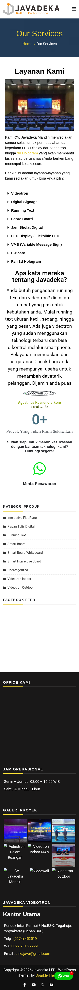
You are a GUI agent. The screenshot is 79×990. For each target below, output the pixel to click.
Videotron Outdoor (20, 587)
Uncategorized (17, 570)
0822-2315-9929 (24, 946)
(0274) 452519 (25, 938)
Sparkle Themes (49, 975)
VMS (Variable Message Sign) (36, 244)
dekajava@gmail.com (32, 953)
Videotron (19, 193)
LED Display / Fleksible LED (35, 236)
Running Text (22, 210)
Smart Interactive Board (24, 561)
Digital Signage (24, 202)
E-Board (18, 253)
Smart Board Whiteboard (25, 553)
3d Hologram (27, 153)
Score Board (22, 219)
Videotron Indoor (19, 579)
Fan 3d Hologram (26, 262)
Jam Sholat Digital (27, 227)
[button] (39, 193)
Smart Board (16, 544)
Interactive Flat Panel (22, 518)
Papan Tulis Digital (21, 526)
